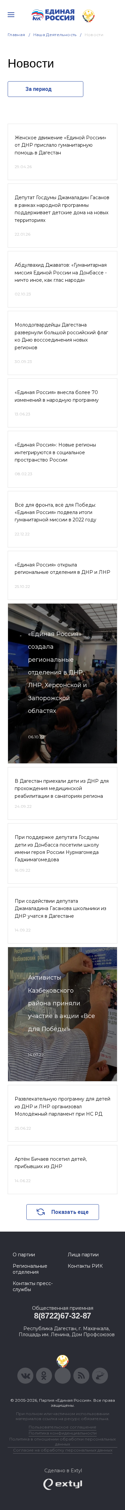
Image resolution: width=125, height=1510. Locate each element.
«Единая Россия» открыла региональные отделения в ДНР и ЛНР (62, 568)
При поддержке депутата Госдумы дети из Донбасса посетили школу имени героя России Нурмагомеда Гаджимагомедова (57, 848)
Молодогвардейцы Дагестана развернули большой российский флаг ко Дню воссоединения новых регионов (61, 336)
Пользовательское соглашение (62, 1426)
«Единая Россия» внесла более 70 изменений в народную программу (57, 396)
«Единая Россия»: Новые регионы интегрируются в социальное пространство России (55, 452)
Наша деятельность (55, 34)
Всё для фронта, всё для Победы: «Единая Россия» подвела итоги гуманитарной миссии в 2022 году (55, 512)
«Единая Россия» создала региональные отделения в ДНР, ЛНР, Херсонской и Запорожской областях (57, 672)
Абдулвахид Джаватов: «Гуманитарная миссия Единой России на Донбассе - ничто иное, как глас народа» (61, 272)
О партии (24, 1255)
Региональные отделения (30, 1269)
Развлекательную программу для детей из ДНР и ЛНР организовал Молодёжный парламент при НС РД (62, 1106)
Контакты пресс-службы (33, 1286)
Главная (16, 34)
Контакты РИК (85, 1266)
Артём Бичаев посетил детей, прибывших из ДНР (51, 1162)
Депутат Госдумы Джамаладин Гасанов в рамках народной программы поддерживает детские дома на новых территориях (62, 209)
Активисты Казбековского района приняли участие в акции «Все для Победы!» (61, 1003)
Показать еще (70, 1212)
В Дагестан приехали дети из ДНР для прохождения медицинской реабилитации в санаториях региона (62, 788)
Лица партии (83, 1255)
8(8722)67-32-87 (62, 1315)
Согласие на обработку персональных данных (62, 1450)
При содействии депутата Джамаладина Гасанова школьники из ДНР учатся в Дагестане (60, 908)
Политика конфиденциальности (63, 1432)
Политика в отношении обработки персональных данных (62, 1441)
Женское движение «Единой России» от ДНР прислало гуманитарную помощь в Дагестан (60, 145)
